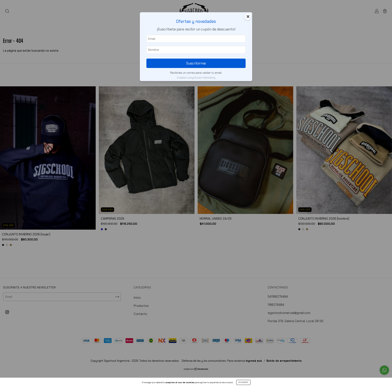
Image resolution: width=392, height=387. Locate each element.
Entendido (243, 382)
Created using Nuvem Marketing (196, 77)
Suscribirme (196, 63)
